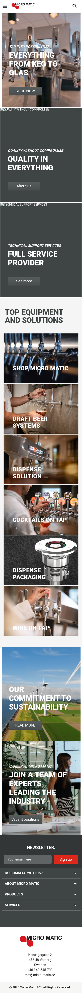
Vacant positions (25, 819)
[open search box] (74, 6)
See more (24, 281)
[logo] (23, 6)
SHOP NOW (25, 91)
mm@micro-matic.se (40, 975)
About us (24, 186)
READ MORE (25, 725)
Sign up (66, 859)
